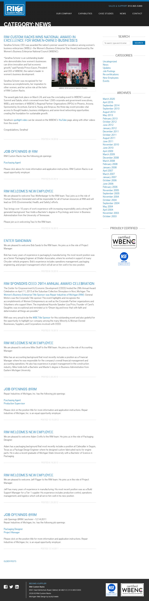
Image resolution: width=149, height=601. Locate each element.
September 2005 (111, 193)
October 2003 (110, 216)
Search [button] (139, 43)
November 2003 (111, 212)
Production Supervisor (14, 403)
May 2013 (108, 115)
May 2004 (108, 206)
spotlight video (20, 119)
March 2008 (109, 160)
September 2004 (111, 203)
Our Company (64, 13)
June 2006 (108, 183)
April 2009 (108, 151)
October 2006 (110, 180)
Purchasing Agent (12, 162)
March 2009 (109, 154)
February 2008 (110, 163)
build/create (53, 596)
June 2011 (108, 141)
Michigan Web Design (37, 596)
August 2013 (109, 111)
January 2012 (110, 128)
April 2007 (108, 170)
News (123, 13)
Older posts (10, 561)
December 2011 (111, 131)
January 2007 (110, 177)
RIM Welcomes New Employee (28, 191)
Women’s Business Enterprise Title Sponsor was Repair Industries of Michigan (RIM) (44, 294)
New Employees (110, 77)
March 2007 (109, 173)
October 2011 (110, 134)
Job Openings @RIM (20, 389)
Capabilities (85, 13)
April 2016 (108, 102)
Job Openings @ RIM (21, 151)
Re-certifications (111, 74)
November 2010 (111, 144)
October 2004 (110, 199)
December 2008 (111, 157)
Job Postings (109, 71)
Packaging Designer (13, 528)
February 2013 (110, 118)
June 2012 (108, 124)
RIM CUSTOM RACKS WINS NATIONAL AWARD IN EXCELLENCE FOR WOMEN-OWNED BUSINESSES (40, 38)
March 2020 (109, 98)
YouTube (63, 119)
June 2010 (108, 147)
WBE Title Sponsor (41, 317)
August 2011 (109, 137)
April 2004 (108, 209)
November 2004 (111, 196)
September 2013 (111, 108)
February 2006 (110, 186)
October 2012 (110, 121)
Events (106, 80)
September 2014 (111, 105)
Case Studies (106, 13)
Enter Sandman (17, 240)
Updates (107, 67)
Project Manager (12, 532)
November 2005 (111, 190)
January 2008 (110, 167)
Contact (137, 13)
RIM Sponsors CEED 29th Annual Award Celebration (49, 283)
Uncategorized (110, 61)
